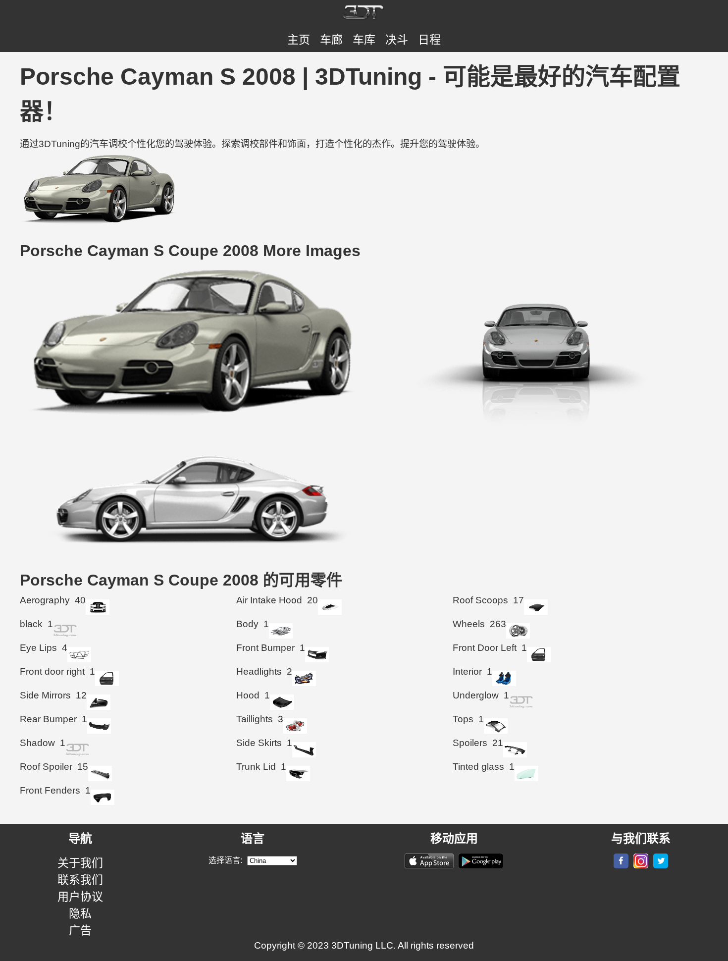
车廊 (331, 39)
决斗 (396, 39)
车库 (364, 39)
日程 (429, 39)
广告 (80, 930)
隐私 (80, 913)
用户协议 (80, 896)
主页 (298, 39)
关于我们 (80, 862)
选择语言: (225, 860)
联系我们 (80, 879)
